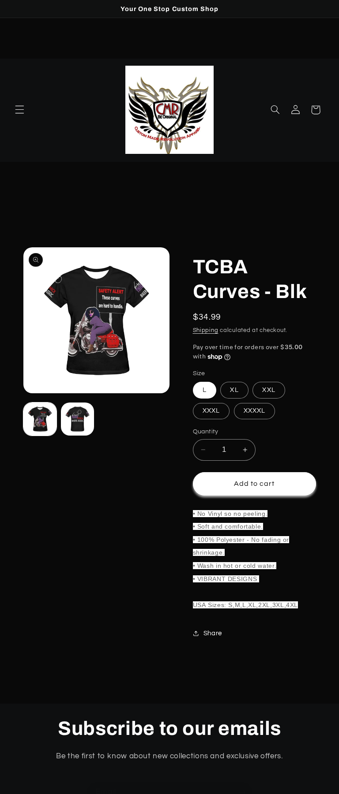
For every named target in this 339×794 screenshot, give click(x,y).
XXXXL (254, 410)
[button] (19, 110)
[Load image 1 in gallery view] (39, 419)
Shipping (205, 330)
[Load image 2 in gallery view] (77, 419)
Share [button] (212, 633)
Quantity (205, 432)
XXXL (211, 410)
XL (234, 390)
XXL (268, 390)
